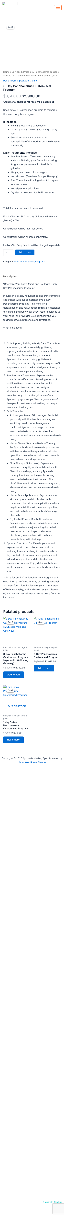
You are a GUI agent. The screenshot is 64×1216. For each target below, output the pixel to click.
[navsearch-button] (58, 13)
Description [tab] (10, 276)
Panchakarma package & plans (20, 80)
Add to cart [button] (13, 674)
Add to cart (25, 252)
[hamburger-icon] (58, 7)
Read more (13, 739)
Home (6, 72)
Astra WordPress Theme (32, 762)
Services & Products (22, 72)
